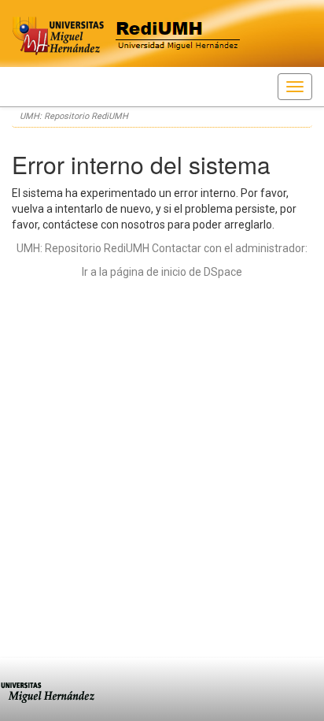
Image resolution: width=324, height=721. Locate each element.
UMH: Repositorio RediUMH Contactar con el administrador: (162, 248)
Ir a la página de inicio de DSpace (162, 272)
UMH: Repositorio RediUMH (74, 116)
